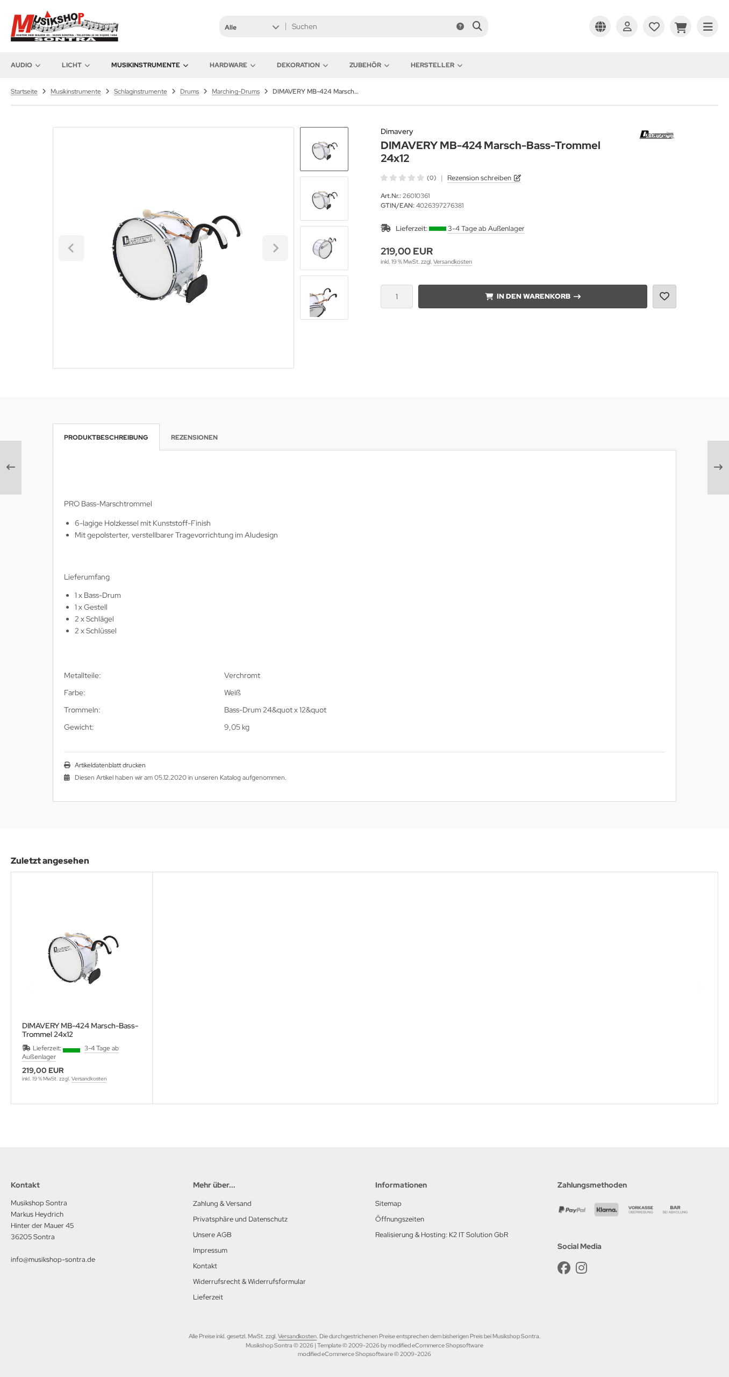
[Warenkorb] (680, 26)
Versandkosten (452, 261)
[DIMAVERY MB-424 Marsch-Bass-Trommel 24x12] (81, 953)
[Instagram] (581, 1268)
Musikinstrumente (145, 65)
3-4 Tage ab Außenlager (486, 228)
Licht (72, 65)
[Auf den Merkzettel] (664, 296)
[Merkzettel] (653, 26)
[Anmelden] (627, 26)
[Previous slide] (29, 988)
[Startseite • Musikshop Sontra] (64, 39)
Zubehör (365, 65)
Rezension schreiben (479, 177)
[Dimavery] (657, 133)
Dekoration (298, 65)
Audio (21, 65)
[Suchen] (477, 26)
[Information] (460, 26)
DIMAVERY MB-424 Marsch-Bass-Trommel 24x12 (80, 1030)
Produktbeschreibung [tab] (106, 437)
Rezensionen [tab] (194, 437)
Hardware (228, 65)
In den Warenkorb (533, 296)
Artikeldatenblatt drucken (110, 765)
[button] (252, 26)
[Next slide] (275, 248)
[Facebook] (564, 1268)
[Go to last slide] (71, 248)
